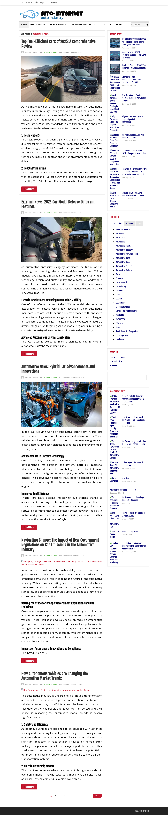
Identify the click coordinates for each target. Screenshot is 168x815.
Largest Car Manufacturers (127, 311)
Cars (118, 294)
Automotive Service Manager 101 (123, 490)
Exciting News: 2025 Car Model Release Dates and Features (58, 204)
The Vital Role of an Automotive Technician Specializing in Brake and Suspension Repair (134, 172)
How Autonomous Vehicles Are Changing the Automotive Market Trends (54, 676)
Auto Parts (120, 237)
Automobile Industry (124, 246)
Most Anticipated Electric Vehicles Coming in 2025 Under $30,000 (134, 98)
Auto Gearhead (127, 478)
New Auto (119, 323)
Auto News (120, 233)
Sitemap (54, 2)
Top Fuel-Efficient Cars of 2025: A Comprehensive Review (58, 44)
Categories (117, 223)
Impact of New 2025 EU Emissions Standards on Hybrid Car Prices (134, 55)
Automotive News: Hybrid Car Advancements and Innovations (58, 369)
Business (119, 278)
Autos (101, 24)
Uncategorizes (122, 335)
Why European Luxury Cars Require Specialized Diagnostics (132, 119)
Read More (29, 189)
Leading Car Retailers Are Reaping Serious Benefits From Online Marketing (134, 546)
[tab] (117, 223)
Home (24, 24)
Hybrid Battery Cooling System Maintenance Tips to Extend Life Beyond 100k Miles (134, 42)
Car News (119, 290)
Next (97, 796)
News (118, 327)
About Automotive (37, 24)
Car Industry (121, 286)
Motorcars (120, 319)
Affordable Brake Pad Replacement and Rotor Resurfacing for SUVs (131, 80)
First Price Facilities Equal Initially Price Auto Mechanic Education (133, 420)
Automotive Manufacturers (82, 24)
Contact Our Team (25, 2)
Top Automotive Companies (127, 331)
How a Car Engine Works (131, 531)
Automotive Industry (58, 24)
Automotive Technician (125, 266)
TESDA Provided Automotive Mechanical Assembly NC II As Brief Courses (133, 399)
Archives (129, 223)
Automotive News (49, 52)
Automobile (120, 242)
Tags (139, 223)
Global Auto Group (123, 307)
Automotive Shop (123, 262)
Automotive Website (124, 270)
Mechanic (120, 315)
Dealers (119, 298)
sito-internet (144, 811)
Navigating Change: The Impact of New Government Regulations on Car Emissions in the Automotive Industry (60, 545)
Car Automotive (115, 24)
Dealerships (120, 303)
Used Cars (120, 339)
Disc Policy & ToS (41, 2)
